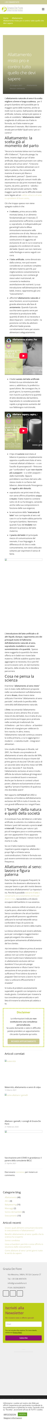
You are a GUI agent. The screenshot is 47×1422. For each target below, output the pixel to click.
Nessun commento (17, 88)
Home (5, 18)
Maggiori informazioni (13, 1418)
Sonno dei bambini (13, 1212)
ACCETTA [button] (22, 1414)
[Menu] (43, 9)
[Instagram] (30, 2)
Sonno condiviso (12, 1240)
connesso (20, 1172)
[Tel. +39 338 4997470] (5, 1278)
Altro (7, 1201)
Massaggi (9, 1208)
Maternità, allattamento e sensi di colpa (23, 1087)
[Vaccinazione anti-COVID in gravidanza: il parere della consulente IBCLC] (23, 1142)
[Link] (23, 1370)
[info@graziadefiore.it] (5, 1283)
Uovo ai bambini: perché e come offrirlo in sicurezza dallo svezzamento (24, 1245)
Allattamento (17, 18)
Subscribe (24, 1338)
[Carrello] (32, 9)
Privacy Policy (17, 1332)
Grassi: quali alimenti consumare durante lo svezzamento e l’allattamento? (24, 1229)
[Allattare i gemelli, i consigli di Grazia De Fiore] (23, 1106)
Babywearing (11, 1204)
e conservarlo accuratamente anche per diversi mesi (22, 895)
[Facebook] (26, 2)
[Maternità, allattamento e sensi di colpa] (23, 1072)
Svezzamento (11, 1215)
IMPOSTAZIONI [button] (10, 1414)
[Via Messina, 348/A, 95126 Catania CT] (5, 1274)
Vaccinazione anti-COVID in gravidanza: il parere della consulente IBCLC (23, 1159)
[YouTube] (35, 2)
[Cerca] (37, 9)
